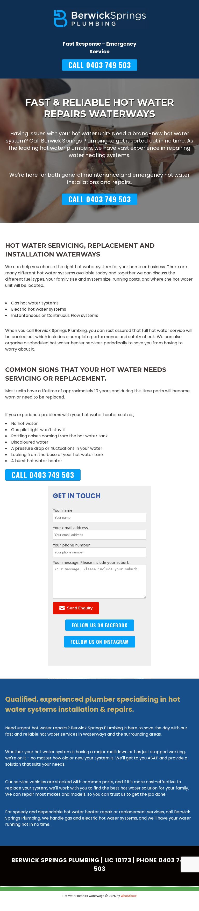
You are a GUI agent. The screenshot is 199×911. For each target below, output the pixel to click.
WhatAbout (129, 896)
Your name (63, 510)
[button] (76, 608)
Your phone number (71, 544)
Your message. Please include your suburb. (91, 562)
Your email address (70, 527)
